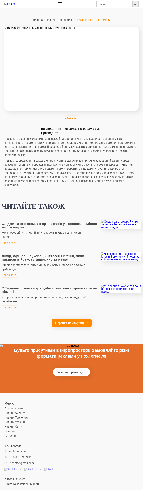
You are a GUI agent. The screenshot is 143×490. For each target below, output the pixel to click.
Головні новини (14, 408)
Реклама (10, 431)
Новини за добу (14, 413)
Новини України (14, 422)
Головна (37, 19)
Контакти (10, 435)
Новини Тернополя (59, 19)
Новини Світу (13, 426)
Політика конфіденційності (21, 484)
